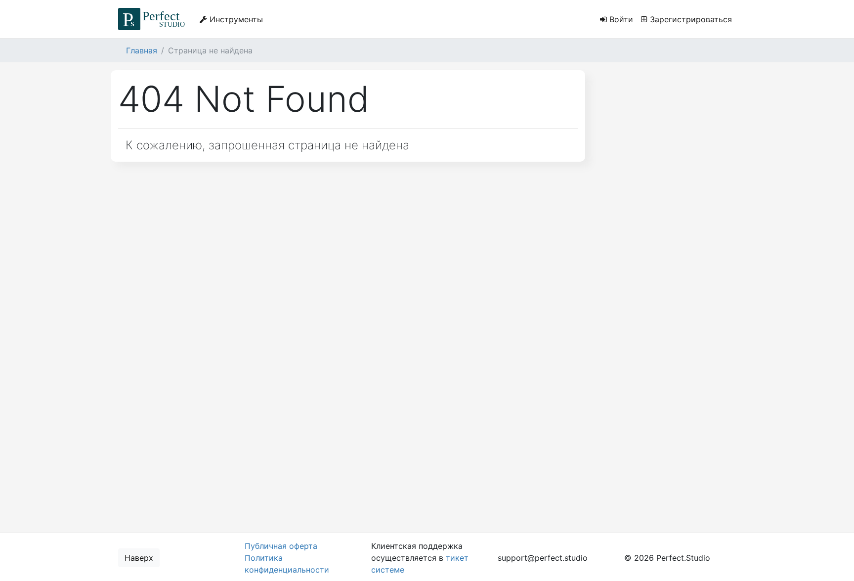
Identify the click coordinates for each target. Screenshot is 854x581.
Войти (620, 19)
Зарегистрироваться (689, 19)
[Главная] (153, 19)
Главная (141, 50)
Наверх (139, 558)
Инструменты (235, 19)
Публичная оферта (281, 546)
